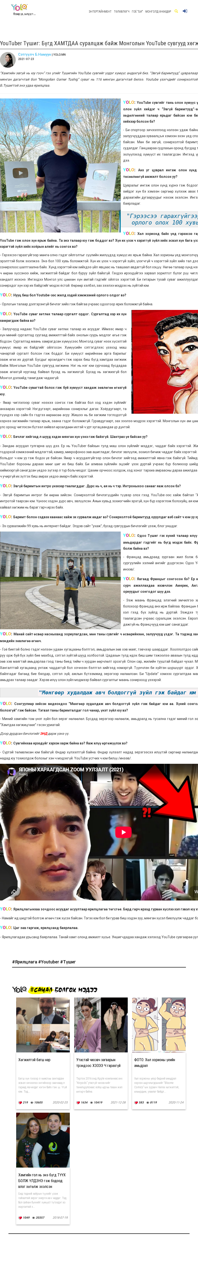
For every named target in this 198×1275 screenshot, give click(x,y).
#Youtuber (49, 961)
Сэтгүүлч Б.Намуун (34, 54)
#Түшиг (68, 961)
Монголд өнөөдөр (158, 11)
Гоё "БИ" (137, 11)
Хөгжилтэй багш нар (34, 1060)
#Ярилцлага (25, 961)
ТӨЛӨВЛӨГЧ (121, 11)
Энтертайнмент (100, 11)
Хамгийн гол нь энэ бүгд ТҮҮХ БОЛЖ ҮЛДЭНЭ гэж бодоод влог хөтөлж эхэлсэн (42, 1181)
